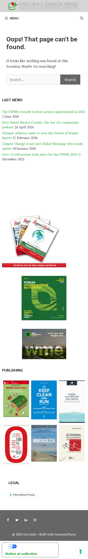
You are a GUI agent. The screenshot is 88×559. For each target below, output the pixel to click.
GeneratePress (65, 534)
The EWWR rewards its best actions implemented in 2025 (43, 112)
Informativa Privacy (24, 494)
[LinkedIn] (25, 520)
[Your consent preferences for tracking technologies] (80, 551)
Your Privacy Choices (34, 546)
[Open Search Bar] (81, 18)
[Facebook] (8, 520)
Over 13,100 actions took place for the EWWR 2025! (40, 154)
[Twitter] (17, 520)
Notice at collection (21, 554)
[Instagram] (34, 520)
